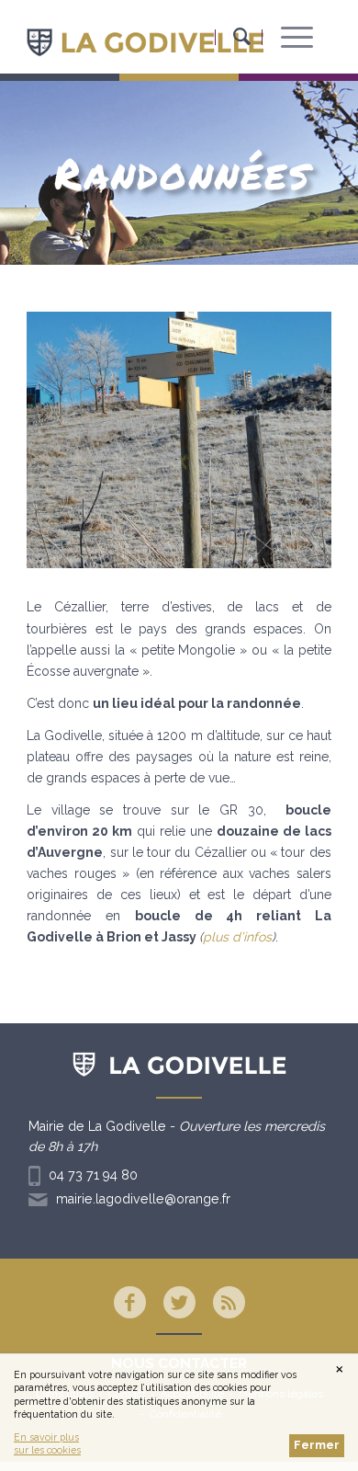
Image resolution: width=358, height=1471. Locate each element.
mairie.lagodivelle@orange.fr (143, 1199)
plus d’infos (237, 936)
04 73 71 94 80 (93, 1175)
